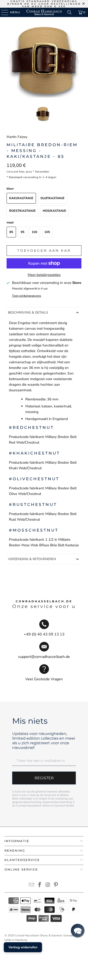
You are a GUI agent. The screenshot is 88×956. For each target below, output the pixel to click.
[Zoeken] (69, 12)
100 (34, 232)
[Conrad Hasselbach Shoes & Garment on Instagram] (47, 885)
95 (22, 232)
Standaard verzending (23, 177)
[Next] (78, 61)
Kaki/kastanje (21, 198)
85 (11, 232)
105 (47, 232)
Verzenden (42, 171)
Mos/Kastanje (54, 211)
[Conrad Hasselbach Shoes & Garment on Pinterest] (56, 885)
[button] (77, 930)
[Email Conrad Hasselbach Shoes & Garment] (31, 885)
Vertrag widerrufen (22, 947)
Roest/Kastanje (22, 211)
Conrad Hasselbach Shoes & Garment (38, 935)
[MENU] (2, 12)
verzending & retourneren (32, 559)
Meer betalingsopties (44, 274)
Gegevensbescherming (57, 802)
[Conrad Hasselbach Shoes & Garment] (44, 12)
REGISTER (44, 778)
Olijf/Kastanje (52, 198)
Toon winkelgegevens (26, 296)
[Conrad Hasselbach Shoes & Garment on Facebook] (39, 885)
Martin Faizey (17, 136)
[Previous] (10, 61)
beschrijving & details (28, 312)
